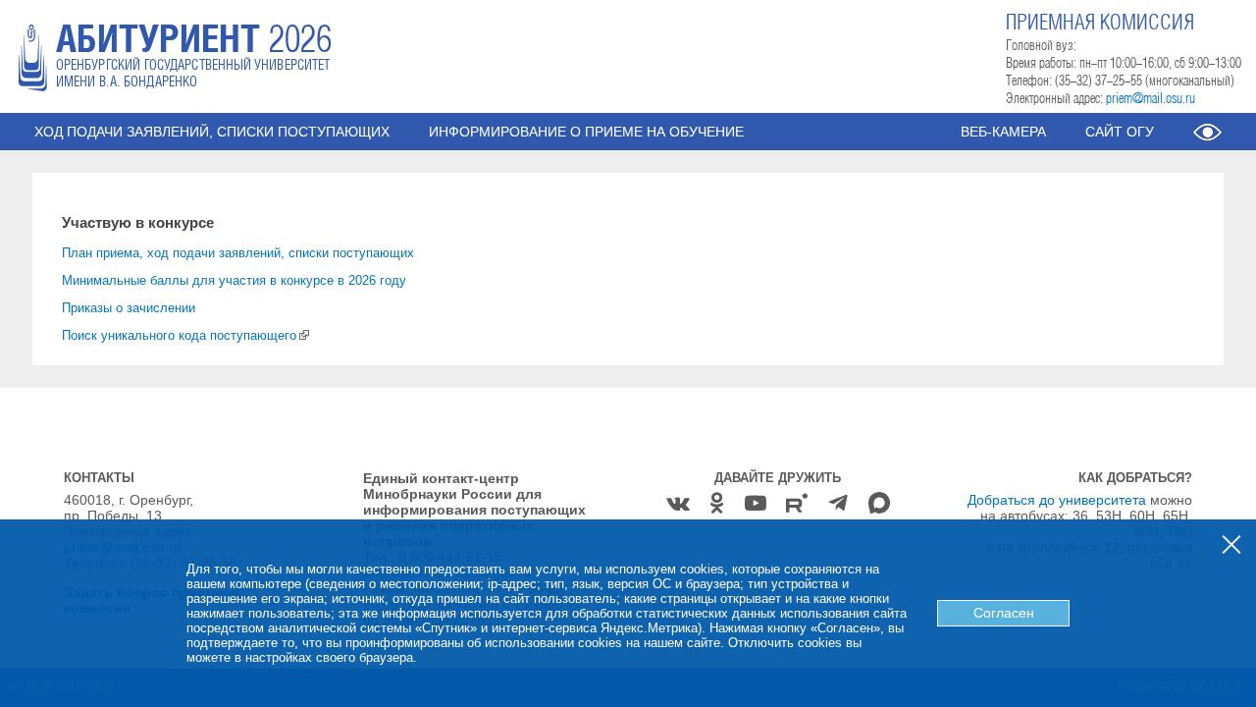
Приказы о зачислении (128, 307)
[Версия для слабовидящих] (1207, 131)
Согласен (1003, 613)
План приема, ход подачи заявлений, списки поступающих (238, 252)
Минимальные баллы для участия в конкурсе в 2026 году (234, 280)
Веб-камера (1003, 131)
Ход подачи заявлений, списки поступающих (212, 131)
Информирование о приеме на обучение (586, 131)
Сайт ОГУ (1119, 131)
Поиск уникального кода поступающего (179, 335)
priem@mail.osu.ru (1150, 99)
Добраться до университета (1057, 500)
